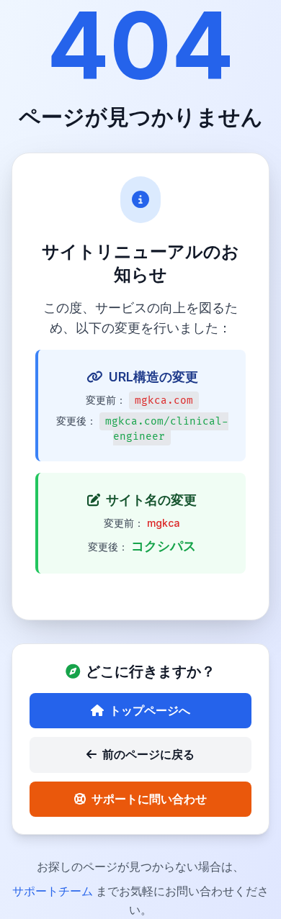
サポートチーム (54, 891)
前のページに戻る (148, 754)
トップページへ (150, 710)
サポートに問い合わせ (149, 799)
